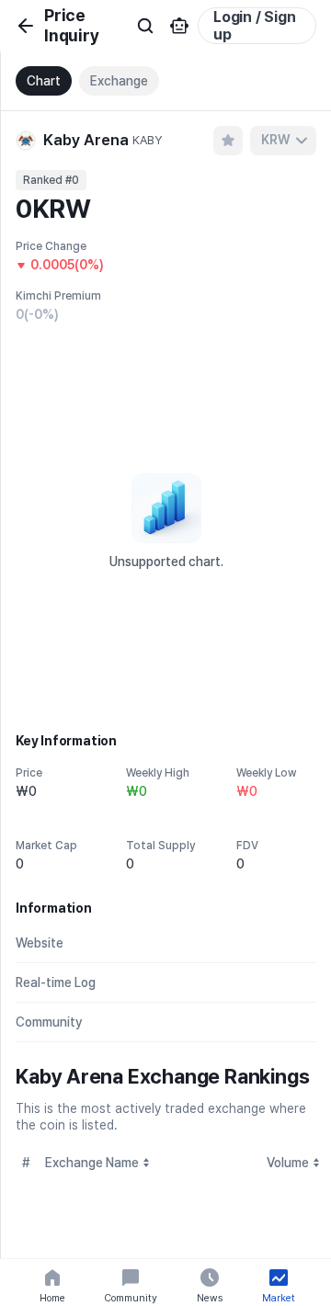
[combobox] (283, 140)
